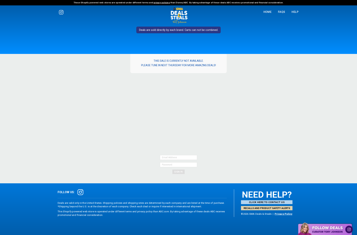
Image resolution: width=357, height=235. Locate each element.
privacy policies (162, 2)
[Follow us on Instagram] (61, 12)
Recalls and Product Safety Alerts (267, 208)
